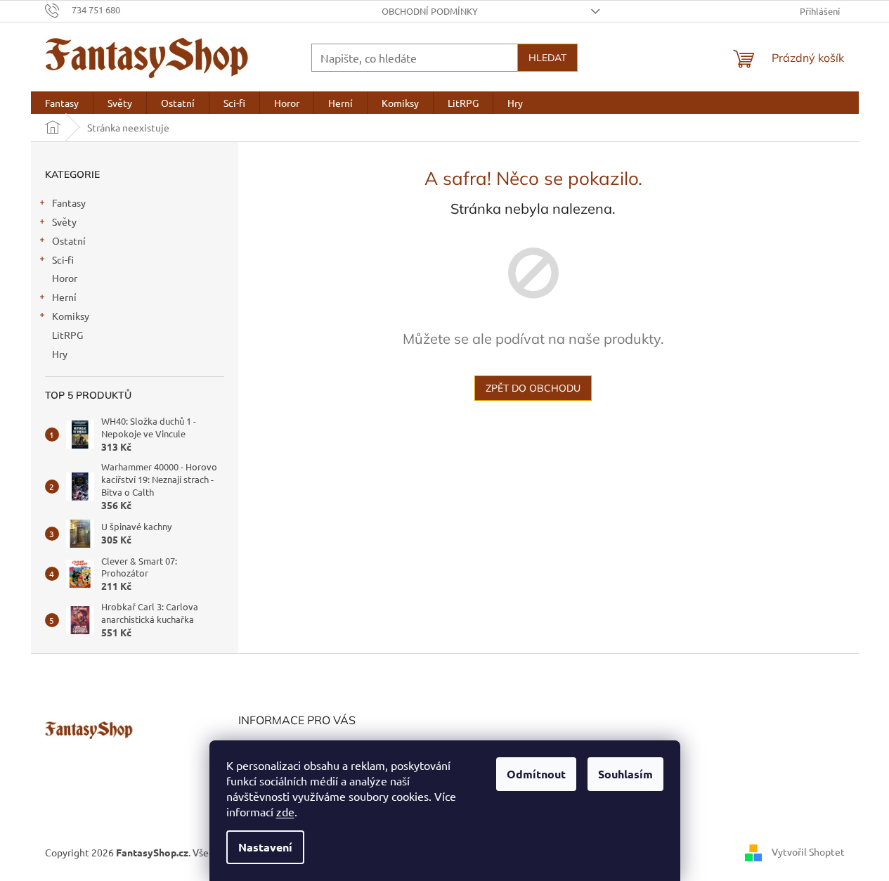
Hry (59, 353)
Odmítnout (536, 773)
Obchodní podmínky (430, 11)
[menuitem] (62, 102)
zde (285, 811)
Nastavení (265, 847)
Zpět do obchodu (533, 388)
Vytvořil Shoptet (808, 850)
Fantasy (69, 202)
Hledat (547, 57)
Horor (64, 277)
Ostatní (69, 240)
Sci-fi (63, 259)
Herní (64, 296)
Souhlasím (625, 773)
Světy (64, 221)
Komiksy (70, 315)
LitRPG (67, 334)
